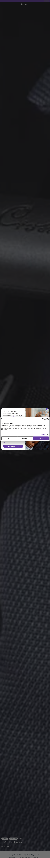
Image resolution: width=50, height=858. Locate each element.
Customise (24, 438)
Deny (9, 438)
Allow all (41, 438)
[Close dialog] (47, 409)
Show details (43, 434)
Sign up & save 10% (13, 446)
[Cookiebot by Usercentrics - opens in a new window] (43, 419)
